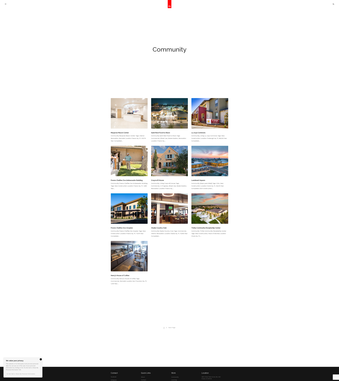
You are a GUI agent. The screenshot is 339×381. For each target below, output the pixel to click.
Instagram (114, 380)
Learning (174, 380)
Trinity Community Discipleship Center (206, 228)
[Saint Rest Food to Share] (169, 113)
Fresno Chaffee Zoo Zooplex (122, 228)
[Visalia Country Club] (169, 208)
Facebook (113, 377)
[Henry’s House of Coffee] (129, 256)
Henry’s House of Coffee (120, 275)
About (143, 377)
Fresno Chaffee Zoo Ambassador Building (127, 180)
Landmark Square (198, 180)
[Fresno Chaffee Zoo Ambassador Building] (129, 161)
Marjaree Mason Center (120, 133)
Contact (143, 380)
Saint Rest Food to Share (160, 133)
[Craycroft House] (169, 161)
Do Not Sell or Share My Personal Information (21, 374)
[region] (23, 367)
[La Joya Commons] (209, 113)
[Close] (41, 359)
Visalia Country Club (159, 228)
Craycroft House (157, 180)
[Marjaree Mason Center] (129, 113)
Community (175, 377)
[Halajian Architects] (169, 4)
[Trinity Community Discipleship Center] (209, 208)
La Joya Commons (198, 133)
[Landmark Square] (209, 161)
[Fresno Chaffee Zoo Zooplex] (129, 208)
